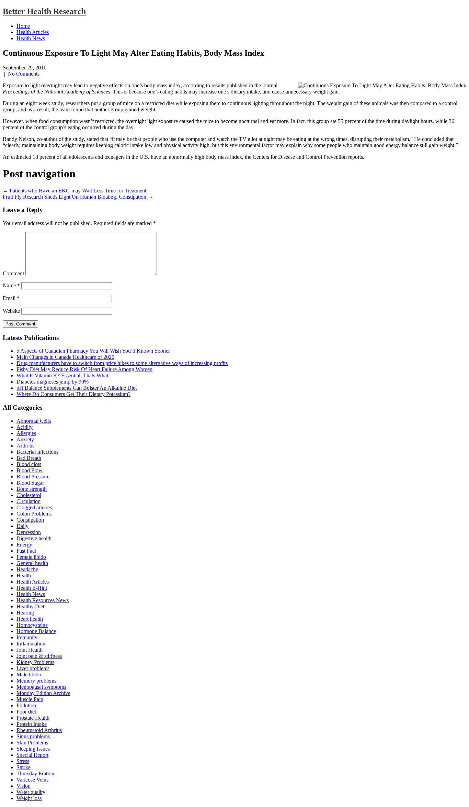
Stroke (23, 767)
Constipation (30, 520)
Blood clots (28, 464)
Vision (23, 786)
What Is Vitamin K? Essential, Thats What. (63, 375)
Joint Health (29, 650)
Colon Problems (34, 514)
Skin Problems (32, 742)
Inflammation (30, 643)
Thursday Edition (35, 773)
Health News (30, 38)
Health (23, 575)
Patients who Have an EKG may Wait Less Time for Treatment (74, 191)
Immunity (26, 637)
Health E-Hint (31, 588)
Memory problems (36, 681)
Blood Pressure (32, 476)
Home (23, 26)
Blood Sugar (30, 483)
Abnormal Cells (33, 421)
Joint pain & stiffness (39, 656)
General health (32, 563)
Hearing (25, 613)
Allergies (26, 433)
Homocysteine (32, 625)
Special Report (32, 755)
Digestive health (34, 538)
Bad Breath (28, 458)
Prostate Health (32, 718)
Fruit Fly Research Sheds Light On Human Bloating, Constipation (78, 197)
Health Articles (32, 32)
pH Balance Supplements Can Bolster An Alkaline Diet (76, 388)
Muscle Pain (29, 699)
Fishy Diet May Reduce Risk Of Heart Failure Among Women (84, 369)
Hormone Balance (36, 631)
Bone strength (31, 489)
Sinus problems (33, 736)
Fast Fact (26, 551)
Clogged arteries (34, 507)
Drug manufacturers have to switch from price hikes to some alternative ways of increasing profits (122, 363)
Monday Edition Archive (43, 693)
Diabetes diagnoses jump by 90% (52, 382)
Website (11, 311)
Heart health (29, 619)
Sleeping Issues (33, 749)
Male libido (28, 674)
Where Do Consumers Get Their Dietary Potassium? (73, 394)
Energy (24, 545)
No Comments (23, 74)
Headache (27, 569)
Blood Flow (29, 470)
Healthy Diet (30, 606)
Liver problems (32, 668)
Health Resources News (42, 600)
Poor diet (26, 712)
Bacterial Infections (37, 452)
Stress (22, 761)
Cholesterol (28, 495)
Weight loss (29, 798)
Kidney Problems (35, 662)
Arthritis (25, 446)
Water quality (30, 792)
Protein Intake (31, 724)
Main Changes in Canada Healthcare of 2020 (65, 357)
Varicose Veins (32, 780)
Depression (28, 532)
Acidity (24, 427)
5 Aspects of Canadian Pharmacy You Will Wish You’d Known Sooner (93, 351)
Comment (13, 273)
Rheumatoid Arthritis (39, 730)
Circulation (28, 501)
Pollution (26, 705)
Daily (22, 526)
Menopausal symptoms (41, 687)
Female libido (31, 557)
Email (11, 298)
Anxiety (25, 439)
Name (11, 285)
